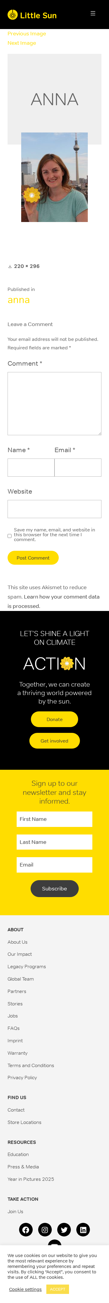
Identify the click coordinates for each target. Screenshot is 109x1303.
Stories (15, 1004)
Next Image (22, 43)
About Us (18, 942)
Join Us (15, 1211)
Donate (55, 719)
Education (18, 1154)
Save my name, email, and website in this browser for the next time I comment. (54, 534)
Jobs (13, 1016)
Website (20, 491)
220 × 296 (27, 266)
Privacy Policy (22, 1077)
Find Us (17, 1097)
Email (64, 450)
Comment (25, 363)
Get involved (54, 741)
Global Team (21, 979)
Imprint (15, 1040)
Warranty (18, 1053)
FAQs (14, 1028)
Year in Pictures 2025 (31, 1179)
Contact (16, 1110)
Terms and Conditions (31, 1065)
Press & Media (23, 1167)
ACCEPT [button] (57, 1289)
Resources (22, 1142)
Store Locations (24, 1122)
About (16, 929)
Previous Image (27, 33)
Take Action (23, 1199)
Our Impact (20, 954)
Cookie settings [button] (25, 1289)
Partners (17, 991)
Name (19, 450)
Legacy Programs (27, 966)
